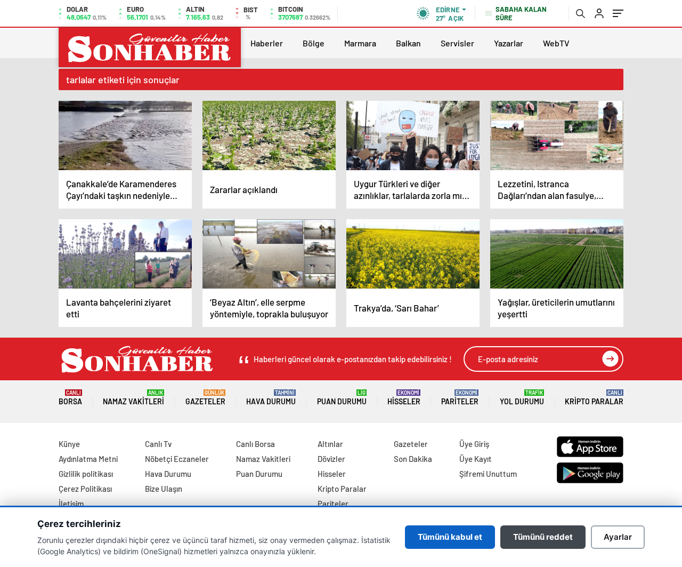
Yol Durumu (522, 397)
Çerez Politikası (85, 488)
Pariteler (459, 397)
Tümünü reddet (543, 537)
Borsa (70, 397)
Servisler (457, 43)
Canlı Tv (158, 444)
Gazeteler (205, 397)
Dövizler (331, 459)
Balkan (408, 43)
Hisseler (403, 397)
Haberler (266, 43)
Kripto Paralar (594, 397)
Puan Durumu (342, 397)
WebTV (556, 43)
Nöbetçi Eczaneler (177, 459)
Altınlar (330, 444)
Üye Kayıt (475, 459)
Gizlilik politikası (86, 473)
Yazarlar (508, 43)
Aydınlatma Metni (88, 459)
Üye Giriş (474, 444)
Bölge (313, 43)
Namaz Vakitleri (133, 397)
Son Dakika (413, 459)
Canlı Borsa (255, 444)
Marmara (360, 43)
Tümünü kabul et (450, 537)
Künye (69, 444)
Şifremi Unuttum (488, 473)
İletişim (71, 503)
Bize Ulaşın (163, 488)
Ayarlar (618, 537)
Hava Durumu (271, 397)
